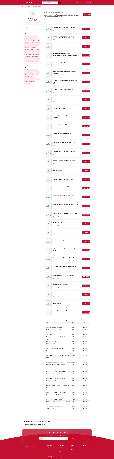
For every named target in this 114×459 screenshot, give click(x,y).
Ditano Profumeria (36, 79)
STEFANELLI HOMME (29, 61)
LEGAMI (26, 72)
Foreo (32, 76)
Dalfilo (32, 42)
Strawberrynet (33, 47)
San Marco (37, 49)
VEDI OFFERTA (86, 28)
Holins (26, 54)
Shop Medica (27, 47)
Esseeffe (26, 81)
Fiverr (32, 49)
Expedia (49, 447)
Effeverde (37, 58)
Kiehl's (61, 447)
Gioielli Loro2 (31, 54)
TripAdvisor (75, 2)
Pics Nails (37, 40)
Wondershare (27, 49)
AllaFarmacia (37, 51)
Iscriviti (71, 438)
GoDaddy (49, 451)
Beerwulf (26, 69)
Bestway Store (27, 35)
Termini (54, 30)
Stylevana (32, 40)
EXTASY (26, 58)
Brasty (50, 449)
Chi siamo (73, 449)
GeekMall (37, 54)
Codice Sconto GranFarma (36, 6)
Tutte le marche (27, 6)
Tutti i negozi (86, 2)
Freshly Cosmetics (28, 79)
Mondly (61, 449)
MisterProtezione (27, 83)
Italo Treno (37, 72)
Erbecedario (32, 58)
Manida (26, 74)
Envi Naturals (27, 42)
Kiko (25, 51)
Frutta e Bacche (27, 56)
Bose (37, 69)
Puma (81, 2)
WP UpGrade (27, 76)
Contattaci (73, 447)
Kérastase (37, 42)
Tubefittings (27, 40)
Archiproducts (33, 35)
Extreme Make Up (35, 56)
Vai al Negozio (88, 14)
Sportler (36, 61)
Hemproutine (31, 81)
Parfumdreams (61, 451)
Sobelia (36, 74)
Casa (23, 6)
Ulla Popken (31, 74)
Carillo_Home (30, 51)
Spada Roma (32, 69)
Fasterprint (31, 72)
